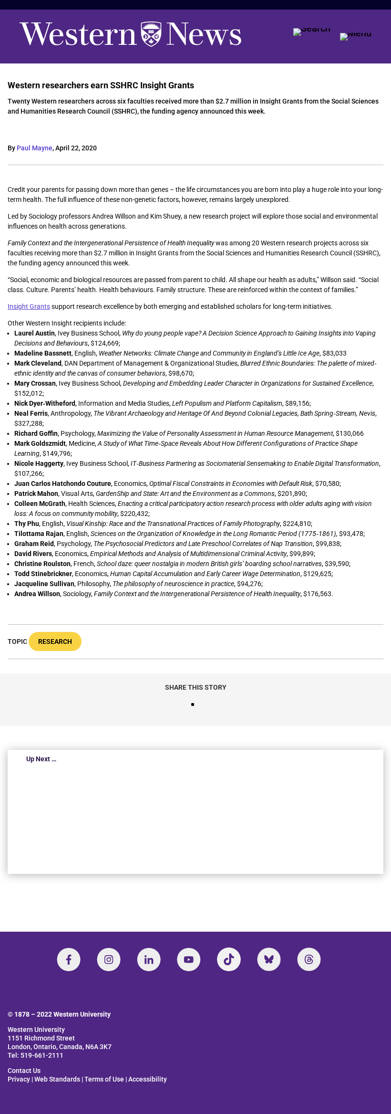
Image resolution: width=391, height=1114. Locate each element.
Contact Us (24, 1070)
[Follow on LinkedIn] (148, 959)
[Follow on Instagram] (108, 959)
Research (55, 641)
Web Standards (57, 1079)
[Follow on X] (269, 959)
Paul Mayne (34, 148)
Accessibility (147, 1079)
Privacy (19, 1079)
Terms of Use (104, 1079)
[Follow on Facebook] (68, 959)
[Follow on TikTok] (229, 959)
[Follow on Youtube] (188, 959)
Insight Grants (29, 306)
